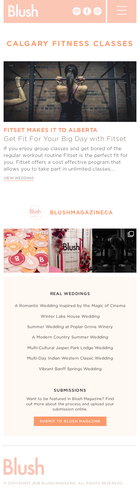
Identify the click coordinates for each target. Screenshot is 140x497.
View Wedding (19, 178)
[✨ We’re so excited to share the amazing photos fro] (70, 251)
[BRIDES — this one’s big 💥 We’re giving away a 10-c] (114, 251)
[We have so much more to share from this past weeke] (26, 251)
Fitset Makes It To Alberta (51, 130)
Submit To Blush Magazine (70, 421)
